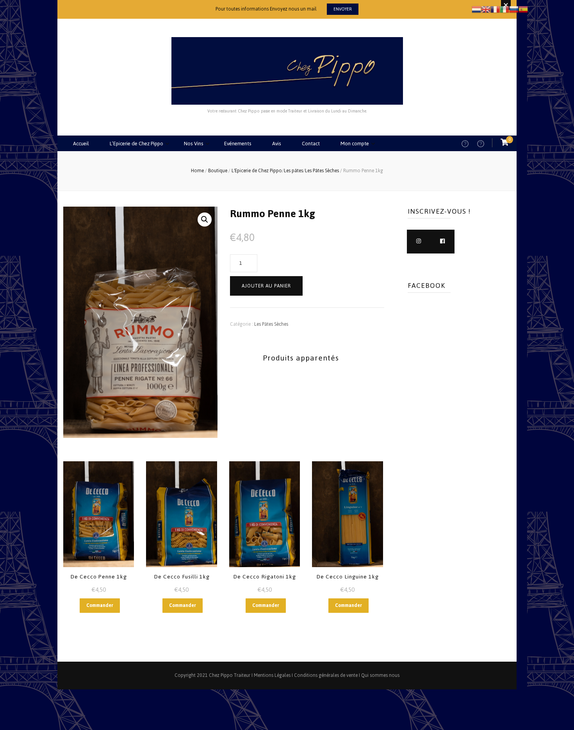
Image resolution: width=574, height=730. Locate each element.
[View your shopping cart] (504, 143)
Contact (311, 143)
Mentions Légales (272, 675)
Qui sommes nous (380, 675)
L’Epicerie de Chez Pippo (136, 143)
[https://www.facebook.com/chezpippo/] (443, 241)
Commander (99, 605)
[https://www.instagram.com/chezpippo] (419, 241)
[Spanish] (523, 9)
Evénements (237, 143)
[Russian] (514, 9)
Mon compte (354, 143)
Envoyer (342, 9)
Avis (276, 143)
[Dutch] (476, 9)
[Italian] (504, 9)
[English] (485, 9)
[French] (495, 9)
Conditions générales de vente (326, 675)
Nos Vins (193, 143)
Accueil (81, 143)
